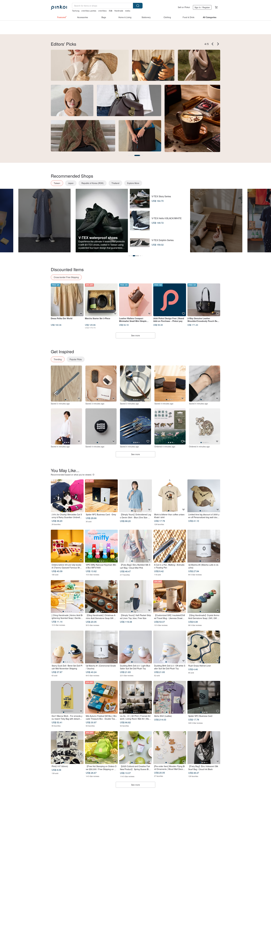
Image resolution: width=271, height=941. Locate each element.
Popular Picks (76, 359)
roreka (127, 10)
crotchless (102, 10)
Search (138, 5)
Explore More (133, 183)
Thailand (115, 183)
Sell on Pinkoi (184, 7)
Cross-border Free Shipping (66, 277)
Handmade (118, 10)
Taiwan (57, 183)
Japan (71, 183)
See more (135, 335)
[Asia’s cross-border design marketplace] (59, 7)
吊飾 (110, 10)
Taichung (75, 10)
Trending (58, 359)
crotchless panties (88, 10)
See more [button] (135, 784)
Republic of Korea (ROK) (92, 183)
